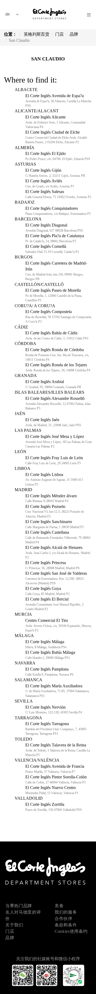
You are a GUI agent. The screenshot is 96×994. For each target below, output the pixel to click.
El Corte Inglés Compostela (58, 316)
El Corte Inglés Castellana (57, 537)
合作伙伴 (64, 918)
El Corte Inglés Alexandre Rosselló (58, 403)
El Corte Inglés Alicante (55, 122)
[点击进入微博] (48, 982)
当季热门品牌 (18, 905)
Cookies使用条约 (71, 931)
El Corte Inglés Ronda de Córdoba (57, 354)
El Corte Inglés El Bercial (54, 604)
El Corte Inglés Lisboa (54, 479)
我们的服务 (66, 912)
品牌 (9, 937)
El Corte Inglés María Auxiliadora (57, 691)
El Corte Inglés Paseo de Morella (53, 295)
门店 (9, 931)
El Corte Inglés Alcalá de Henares (57, 552)
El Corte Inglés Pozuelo (54, 511)
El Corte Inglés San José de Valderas (56, 578)
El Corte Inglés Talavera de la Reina (57, 750)
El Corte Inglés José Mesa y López (58, 441)
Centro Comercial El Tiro (58, 625)
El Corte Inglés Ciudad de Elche (56, 137)
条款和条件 (66, 925)
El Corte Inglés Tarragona (55, 728)
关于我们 (14, 925)
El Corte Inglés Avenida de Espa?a (58, 100)
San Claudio (48, 58)
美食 (59, 905)
